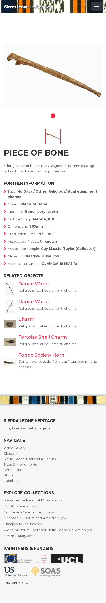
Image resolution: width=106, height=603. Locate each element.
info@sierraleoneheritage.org (28, 428)
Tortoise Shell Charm (42, 337)
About (9, 475)
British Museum (20, 506)
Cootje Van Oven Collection (30, 512)
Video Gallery (14, 448)
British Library (18, 536)
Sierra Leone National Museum (30, 459)
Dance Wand (33, 284)
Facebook (12, 481)
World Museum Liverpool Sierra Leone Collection (48, 530)
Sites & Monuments (20, 464)
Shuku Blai (13, 470)
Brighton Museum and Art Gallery (35, 518)
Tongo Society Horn (41, 355)
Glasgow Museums (23, 524)
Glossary (11, 453)
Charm (26, 319)
